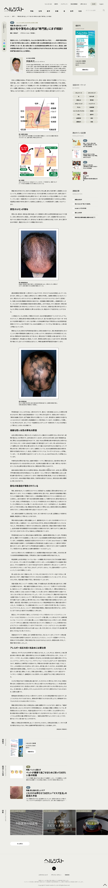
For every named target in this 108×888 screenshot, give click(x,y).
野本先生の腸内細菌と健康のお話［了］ (85, 217)
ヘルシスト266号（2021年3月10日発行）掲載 (27, 22)
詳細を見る (31, 751)
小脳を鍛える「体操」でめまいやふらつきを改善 (90, 166)
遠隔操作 (78, 122)
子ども (78, 107)
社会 (80, 11)
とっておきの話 (80, 208)
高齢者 (91, 111)
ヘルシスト (6, 16)
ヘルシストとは (48, 4)
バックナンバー (64, 4)
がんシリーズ (79, 93)
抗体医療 (92, 107)
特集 (32, 11)
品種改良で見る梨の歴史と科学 (90, 178)
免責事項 (67, 875)
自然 (71, 11)
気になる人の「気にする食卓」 (83, 204)
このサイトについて (43, 875)
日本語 (93, 4)
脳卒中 (91, 114)
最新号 (56, 4)
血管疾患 (78, 118)
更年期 (91, 100)
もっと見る (20, 843)
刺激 (92, 122)
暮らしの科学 (78, 212)
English (101, 4)
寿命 (92, 118)
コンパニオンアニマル (78, 111)
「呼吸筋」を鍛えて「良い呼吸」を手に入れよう (90, 155)
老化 (79, 114)
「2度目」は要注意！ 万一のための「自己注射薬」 (90, 145)
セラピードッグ (78, 103)
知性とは (79, 100)
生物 (40, 11)
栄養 (56, 11)
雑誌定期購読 (74, 4)
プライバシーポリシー (56, 875)
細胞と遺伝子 (78, 199)
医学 (48, 11)
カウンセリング (91, 93)
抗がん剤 (92, 96)
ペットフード (92, 103)
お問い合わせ (83, 4)
